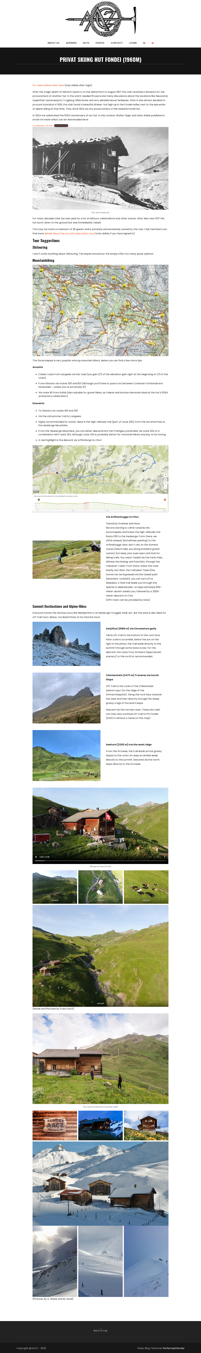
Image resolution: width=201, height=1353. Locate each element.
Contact (117, 43)
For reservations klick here (48, 85)
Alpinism (71, 43)
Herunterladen (61, 125)
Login (133, 43)
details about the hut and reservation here (70, 233)
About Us (53, 43)
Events (100, 43)
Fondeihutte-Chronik (43, 125)
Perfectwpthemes (173, 1348)
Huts (86, 43)
